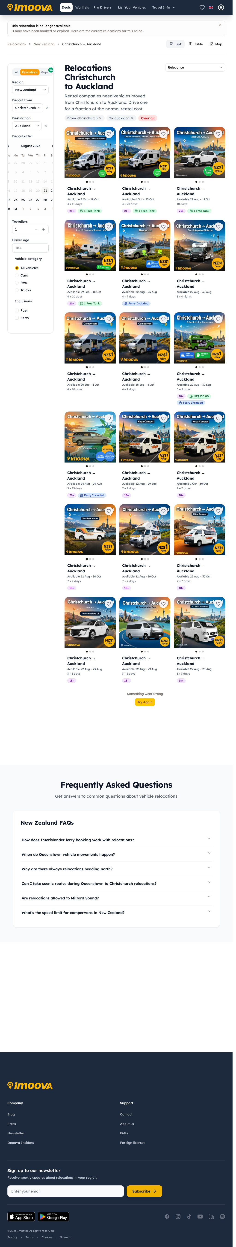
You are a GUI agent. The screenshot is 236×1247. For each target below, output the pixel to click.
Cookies (47, 1237)
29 (52, 200)
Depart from (22, 100)
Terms (30, 1237)
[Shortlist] (202, 7)
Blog (11, 1114)
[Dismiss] (220, 25)
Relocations (16, 44)
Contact (126, 1114)
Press (11, 1124)
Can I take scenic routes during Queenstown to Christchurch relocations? (89, 883)
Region (18, 82)
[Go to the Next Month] (52, 146)
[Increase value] (43, 229)
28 (45, 200)
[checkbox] (17, 310)
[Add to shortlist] (109, 134)
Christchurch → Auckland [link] (81, 44)
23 (8, 200)
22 (52, 191)
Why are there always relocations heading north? (67, 869)
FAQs (124, 1133)
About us (127, 1124)
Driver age (20, 240)
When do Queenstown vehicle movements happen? (68, 854)
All (16, 72)
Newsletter (15, 1133)
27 (38, 200)
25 (23, 200)
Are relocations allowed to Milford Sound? (60, 898)
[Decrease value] (36, 229)
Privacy (12, 1237)
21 (45, 191)
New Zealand (44, 44)
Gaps (46, 71)
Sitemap (65, 1237)
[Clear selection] (47, 108)
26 (30, 200)
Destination (21, 118)
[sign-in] (221, 7)
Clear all (147, 118)
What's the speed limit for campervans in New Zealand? (73, 912)
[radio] (17, 268)
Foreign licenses (132, 1143)
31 (15, 209)
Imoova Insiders (20, 1143)
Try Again (145, 702)
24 (16, 200)
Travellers (20, 221)
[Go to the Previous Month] (8, 146)
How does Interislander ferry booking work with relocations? (78, 840)
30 (8, 209)
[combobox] (30, 89)
